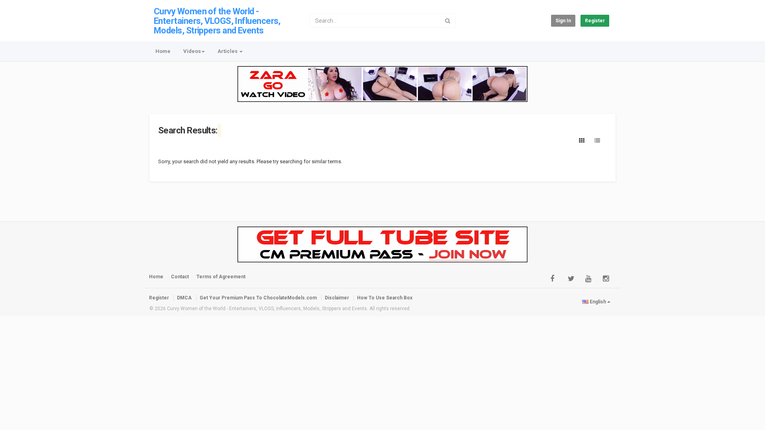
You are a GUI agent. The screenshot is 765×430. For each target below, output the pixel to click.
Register (595, 20)
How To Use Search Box (384, 298)
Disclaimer (337, 298)
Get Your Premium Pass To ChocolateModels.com (258, 298)
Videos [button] (192, 51)
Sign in (563, 20)
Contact (180, 277)
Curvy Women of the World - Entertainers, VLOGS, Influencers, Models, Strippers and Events (217, 20)
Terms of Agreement (220, 277)
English (597, 302)
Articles (228, 51)
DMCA (184, 298)
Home (163, 51)
